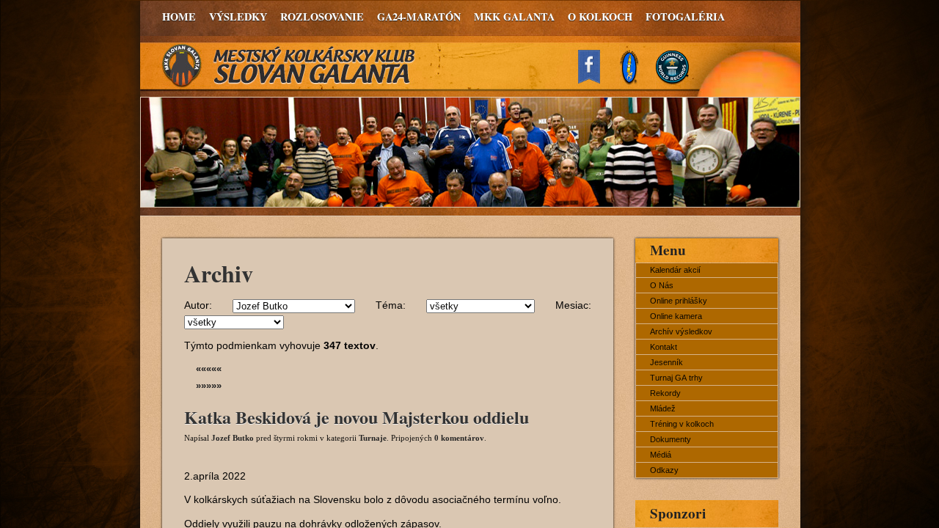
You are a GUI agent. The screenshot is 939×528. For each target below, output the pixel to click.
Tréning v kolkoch (682, 423)
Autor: (198, 305)
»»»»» (209, 385)
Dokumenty (670, 439)
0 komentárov (459, 437)
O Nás (661, 285)
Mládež (663, 408)
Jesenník (666, 362)
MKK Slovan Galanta (289, 66)
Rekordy (665, 393)
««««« (209, 368)
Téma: (391, 305)
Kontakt (663, 346)
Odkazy (664, 470)
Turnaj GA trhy (676, 377)
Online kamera (676, 316)
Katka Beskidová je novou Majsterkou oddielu (356, 417)
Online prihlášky (678, 300)
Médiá (660, 454)
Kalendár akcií (675, 269)
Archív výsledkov (681, 331)
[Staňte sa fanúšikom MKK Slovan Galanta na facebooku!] (595, 79)
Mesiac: (573, 305)
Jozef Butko (232, 437)
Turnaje (373, 437)
